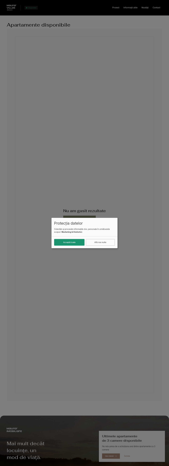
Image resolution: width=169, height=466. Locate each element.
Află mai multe (100, 242)
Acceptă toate (69, 242)
